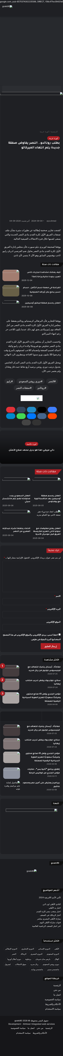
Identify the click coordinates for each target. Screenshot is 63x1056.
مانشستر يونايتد (37, 969)
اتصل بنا (57, 995)
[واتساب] (21, 416)
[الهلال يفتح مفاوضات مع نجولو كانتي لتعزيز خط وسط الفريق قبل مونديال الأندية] (47, 518)
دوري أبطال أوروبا (14, 959)
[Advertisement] (31, 51)
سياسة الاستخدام (53, 1009)
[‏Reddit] (52, 416)
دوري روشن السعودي (30, 381)
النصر (51, 381)
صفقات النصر (23, 387)
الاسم (57, 596)
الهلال (57, 959)
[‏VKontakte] (41, 416)
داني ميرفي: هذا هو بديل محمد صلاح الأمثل (31, 450)
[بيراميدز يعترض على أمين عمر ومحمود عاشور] (11, 787)
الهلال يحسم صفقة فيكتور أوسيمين (43, 303)
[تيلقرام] (10, 416)
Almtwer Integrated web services (39, 1024)
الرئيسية (54, 131)
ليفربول (8, 964)
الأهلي (56, 949)
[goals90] (7, 6)
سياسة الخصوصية (53, 999)
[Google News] (32, 398)
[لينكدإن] (31, 410)
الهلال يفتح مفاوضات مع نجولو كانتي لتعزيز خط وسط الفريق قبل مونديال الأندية (47, 531)
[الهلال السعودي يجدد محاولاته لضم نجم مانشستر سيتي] (16, 485)
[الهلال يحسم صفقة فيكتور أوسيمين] (10, 306)
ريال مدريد (34, 964)
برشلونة (28, 959)
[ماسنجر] (31, 416)
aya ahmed (51, 221)
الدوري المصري (36, 954)
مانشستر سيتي (53, 969)
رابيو (9, 381)
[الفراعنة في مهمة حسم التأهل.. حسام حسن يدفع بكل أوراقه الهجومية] (10, 290)
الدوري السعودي (53, 954)
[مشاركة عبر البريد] (36, 422)
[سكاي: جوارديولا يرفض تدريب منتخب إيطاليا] (10, 684)
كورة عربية (44, 131)
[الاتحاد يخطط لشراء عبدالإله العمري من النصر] (16, 518)
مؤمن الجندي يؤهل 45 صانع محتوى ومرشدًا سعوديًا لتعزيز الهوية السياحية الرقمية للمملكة (41, 697)
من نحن (57, 990)
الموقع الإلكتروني (53, 622)
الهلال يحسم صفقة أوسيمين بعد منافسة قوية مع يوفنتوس (47, 499)
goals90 (18, 1020)
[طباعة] (26, 422)
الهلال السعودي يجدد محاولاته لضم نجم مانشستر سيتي (16, 499)
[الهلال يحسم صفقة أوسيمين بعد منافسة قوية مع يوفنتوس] (47, 485)
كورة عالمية (32, 444)
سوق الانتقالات (20, 964)
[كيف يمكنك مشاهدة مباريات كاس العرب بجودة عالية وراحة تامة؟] (10, 275)
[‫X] (41, 410)
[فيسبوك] (52, 410)
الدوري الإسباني (44, 949)
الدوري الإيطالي (11, 949)
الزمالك (23, 954)
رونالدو (41, 387)
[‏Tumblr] (21, 410)
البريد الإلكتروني (53, 609)
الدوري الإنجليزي (27, 949)
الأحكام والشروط (53, 1004)
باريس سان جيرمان (42, 959)
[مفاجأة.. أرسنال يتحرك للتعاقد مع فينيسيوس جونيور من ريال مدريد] (10, 671)
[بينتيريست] (10, 410)
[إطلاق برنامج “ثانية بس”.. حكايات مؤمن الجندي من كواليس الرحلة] (11, 773)
